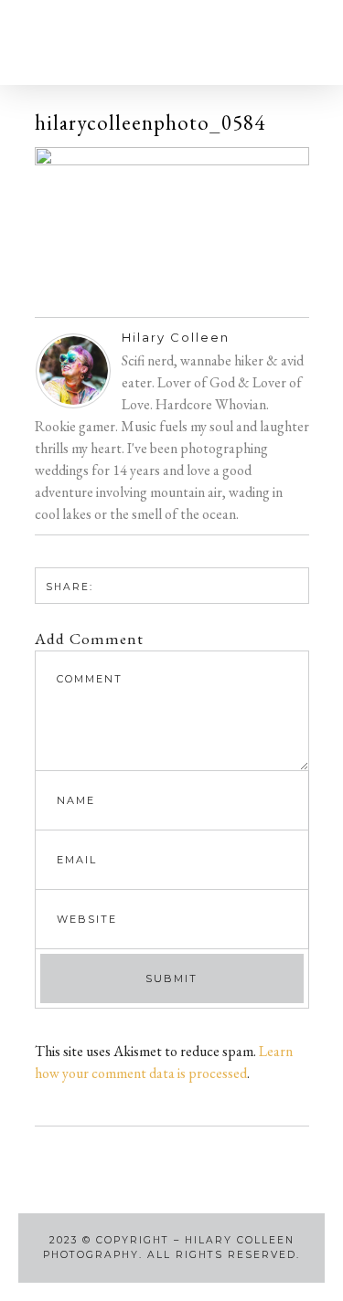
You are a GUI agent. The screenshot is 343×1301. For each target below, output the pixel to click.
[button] (57, 42)
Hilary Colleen (176, 337)
